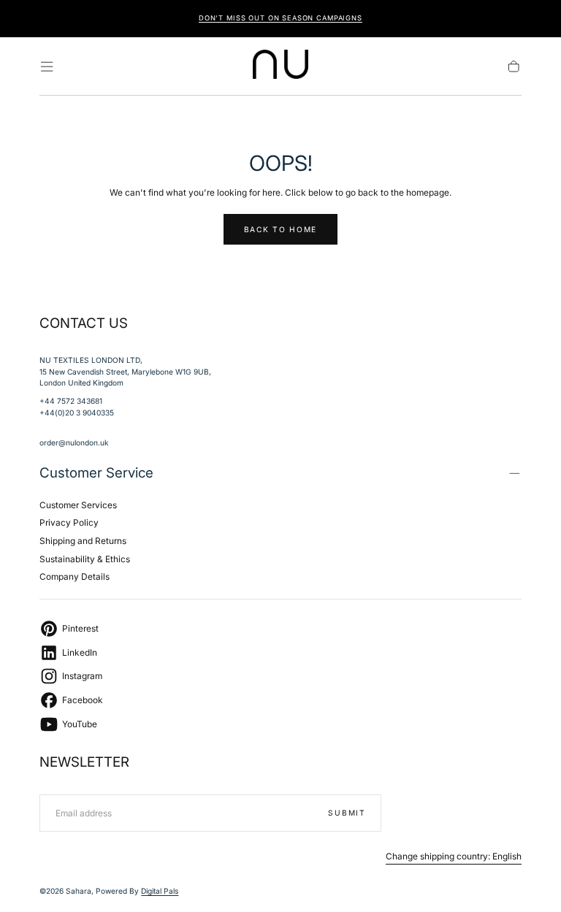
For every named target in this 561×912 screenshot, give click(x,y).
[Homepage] (281, 66)
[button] (46, 66)
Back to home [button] (280, 229)
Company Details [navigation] (74, 576)
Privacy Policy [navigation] (69, 522)
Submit (346, 812)
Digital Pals (159, 890)
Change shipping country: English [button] (454, 856)
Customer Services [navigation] (78, 504)
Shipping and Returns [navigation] (82, 540)
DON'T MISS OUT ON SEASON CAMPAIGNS (280, 18)
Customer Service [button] (96, 472)
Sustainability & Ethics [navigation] (84, 558)
